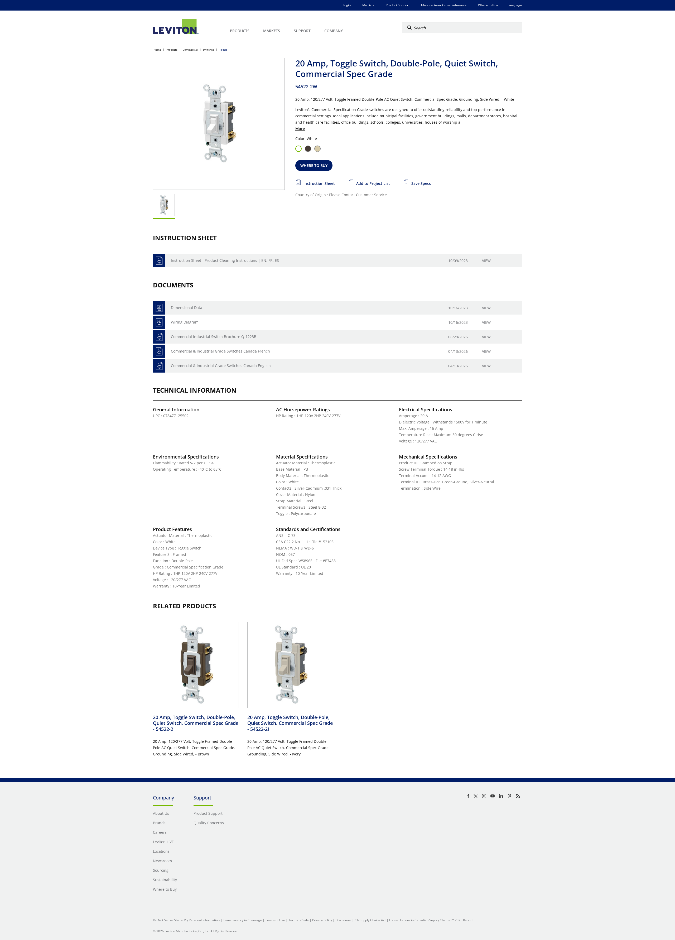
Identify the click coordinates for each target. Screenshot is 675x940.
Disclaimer (343, 920)
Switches (208, 49)
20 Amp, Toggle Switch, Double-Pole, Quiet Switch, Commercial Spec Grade (195, 723)
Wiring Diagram (185, 322)
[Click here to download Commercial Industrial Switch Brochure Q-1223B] (159, 337)
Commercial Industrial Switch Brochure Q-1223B (213, 336)
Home (157, 49)
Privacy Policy (322, 920)
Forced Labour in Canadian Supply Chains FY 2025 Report (431, 920)
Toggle (223, 49)
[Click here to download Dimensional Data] (159, 308)
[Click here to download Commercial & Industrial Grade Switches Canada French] (159, 351)
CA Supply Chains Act (370, 920)
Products (171, 49)
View (486, 260)
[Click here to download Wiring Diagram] (159, 322)
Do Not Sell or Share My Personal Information (186, 920)
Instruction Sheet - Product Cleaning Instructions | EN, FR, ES (225, 260)
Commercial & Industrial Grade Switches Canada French (220, 351)
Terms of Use (275, 920)
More (300, 128)
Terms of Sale (298, 920)
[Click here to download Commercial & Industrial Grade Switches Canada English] (159, 366)
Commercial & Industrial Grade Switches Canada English (221, 365)
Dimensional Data (186, 307)
